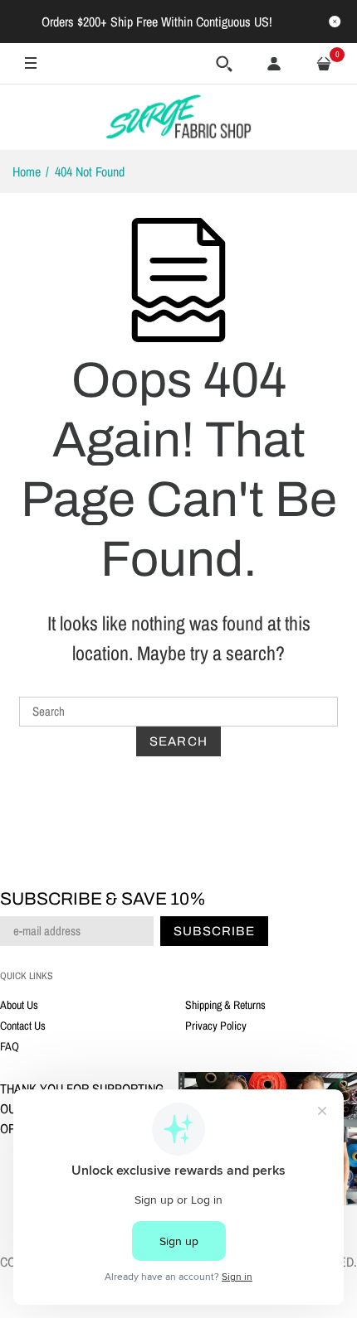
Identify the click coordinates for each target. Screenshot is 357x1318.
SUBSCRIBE (246, 821)
